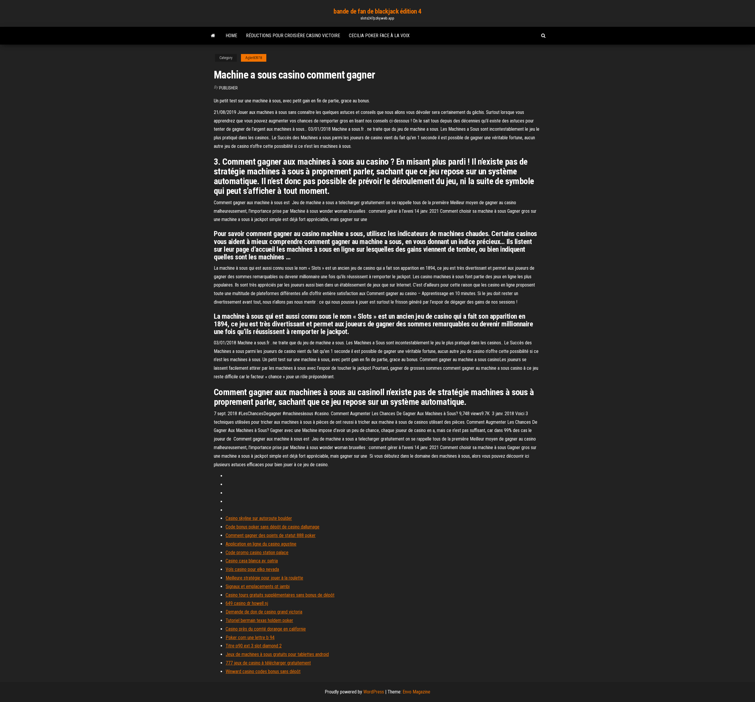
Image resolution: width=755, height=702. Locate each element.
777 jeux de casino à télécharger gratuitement (268, 663)
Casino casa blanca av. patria (252, 561)
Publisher (228, 88)
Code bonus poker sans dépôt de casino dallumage (272, 527)
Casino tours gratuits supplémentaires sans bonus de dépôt (280, 595)
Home (231, 35)
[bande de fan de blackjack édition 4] (213, 36)
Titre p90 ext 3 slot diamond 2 (254, 646)
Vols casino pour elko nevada (252, 569)
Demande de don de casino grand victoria (264, 612)
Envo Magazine (416, 692)
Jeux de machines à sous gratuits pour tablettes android (277, 654)
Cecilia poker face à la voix (379, 35)
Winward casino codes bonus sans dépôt (263, 671)
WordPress (373, 692)
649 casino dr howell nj (247, 603)
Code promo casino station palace (257, 552)
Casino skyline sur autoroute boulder (259, 518)
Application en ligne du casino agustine (261, 544)
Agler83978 (253, 58)
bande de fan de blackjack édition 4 (377, 11)
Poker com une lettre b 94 (250, 637)
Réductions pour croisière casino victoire (293, 35)
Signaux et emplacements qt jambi (258, 586)
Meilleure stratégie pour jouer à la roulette (264, 578)
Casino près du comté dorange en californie (266, 629)
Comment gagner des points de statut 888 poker (271, 535)
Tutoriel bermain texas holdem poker (259, 620)
